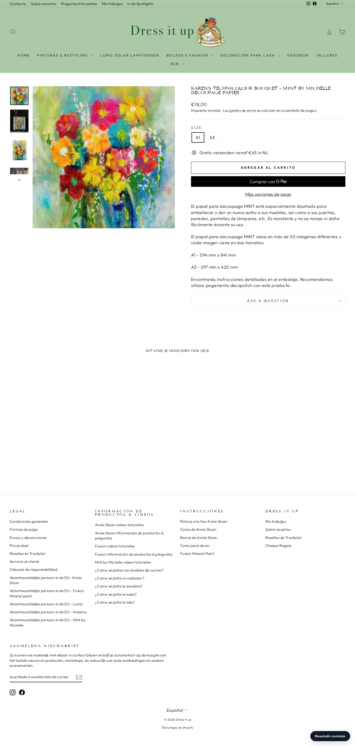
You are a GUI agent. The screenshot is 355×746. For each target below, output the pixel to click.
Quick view (50, 439)
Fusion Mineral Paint (197, 553)
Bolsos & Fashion (188, 55)
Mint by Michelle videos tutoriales (123, 562)
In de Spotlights (140, 3)
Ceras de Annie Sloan (198, 529)
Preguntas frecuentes (79, 3)
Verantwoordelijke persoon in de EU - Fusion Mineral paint (47, 593)
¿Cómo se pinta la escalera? (119, 586)
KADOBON (298, 55)
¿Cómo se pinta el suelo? (116, 594)
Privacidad (19, 545)
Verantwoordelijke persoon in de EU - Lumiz (46, 604)
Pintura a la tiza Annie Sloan (203, 521)
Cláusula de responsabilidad (33, 569)
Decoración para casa (248, 55)
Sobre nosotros (43, 3)
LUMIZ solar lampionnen (129, 55)
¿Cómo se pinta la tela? (115, 602)
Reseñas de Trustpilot (283, 537)
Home (23, 55)
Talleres (327, 55)
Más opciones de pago (268, 194)
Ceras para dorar (195, 545)
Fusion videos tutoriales (115, 546)
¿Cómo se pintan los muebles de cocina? (129, 570)
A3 (212, 137)
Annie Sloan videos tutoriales (119, 525)
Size (196, 127)
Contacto (18, 3)
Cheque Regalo (278, 545)
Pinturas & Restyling (63, 55)
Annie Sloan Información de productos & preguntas (129, 535)
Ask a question (268, 301)
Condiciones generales (29, 521)
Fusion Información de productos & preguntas (133, 554)
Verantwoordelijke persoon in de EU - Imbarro (48, 612)
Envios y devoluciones (28, 537)
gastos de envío (242, 110)
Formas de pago (24, 529)
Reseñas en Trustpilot (27, 553)
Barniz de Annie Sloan (198, 537)
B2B (175, 64)
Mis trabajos (112, 3)
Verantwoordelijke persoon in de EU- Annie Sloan (46, 580)
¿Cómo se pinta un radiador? (119, 578)
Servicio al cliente (24, 561)
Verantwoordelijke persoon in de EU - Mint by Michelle (47, 622)
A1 (198, 137)
